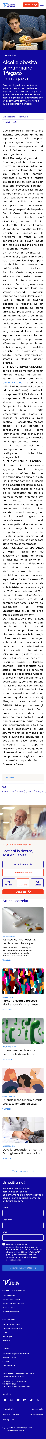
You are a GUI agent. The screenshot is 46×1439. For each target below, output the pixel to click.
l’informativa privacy (25, 1247)
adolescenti (9, 791)
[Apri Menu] (41, 4)
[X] (37, 1399)
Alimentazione (9, 56)
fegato (41, 791)
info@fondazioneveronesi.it (20, 1386)
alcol (21, 791)
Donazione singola (23, 864)
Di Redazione (8, 117)
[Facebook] (5, 1399)
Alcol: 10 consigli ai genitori (19, 158)
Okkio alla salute (12, 382)
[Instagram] (11, 1399)
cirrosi (30, 791)
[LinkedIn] (24, 1399)
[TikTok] (31, 1399)
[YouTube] (18, 1399)
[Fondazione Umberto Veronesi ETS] (8, 5)
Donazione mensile (23, 872)
